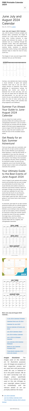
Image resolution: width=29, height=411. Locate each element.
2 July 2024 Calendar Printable (16, 318)
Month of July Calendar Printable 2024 (13, 347)
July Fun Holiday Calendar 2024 (13, 398)
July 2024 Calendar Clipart (14, 331)
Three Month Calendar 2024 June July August (15, 352)
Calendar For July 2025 (13, 324)
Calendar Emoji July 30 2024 (15, 321)
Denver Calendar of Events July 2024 (16, 328)
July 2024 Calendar (9, 395)
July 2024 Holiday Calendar (15, 334)
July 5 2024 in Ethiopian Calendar (14, 338)
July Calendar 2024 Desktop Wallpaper (15, 342)
